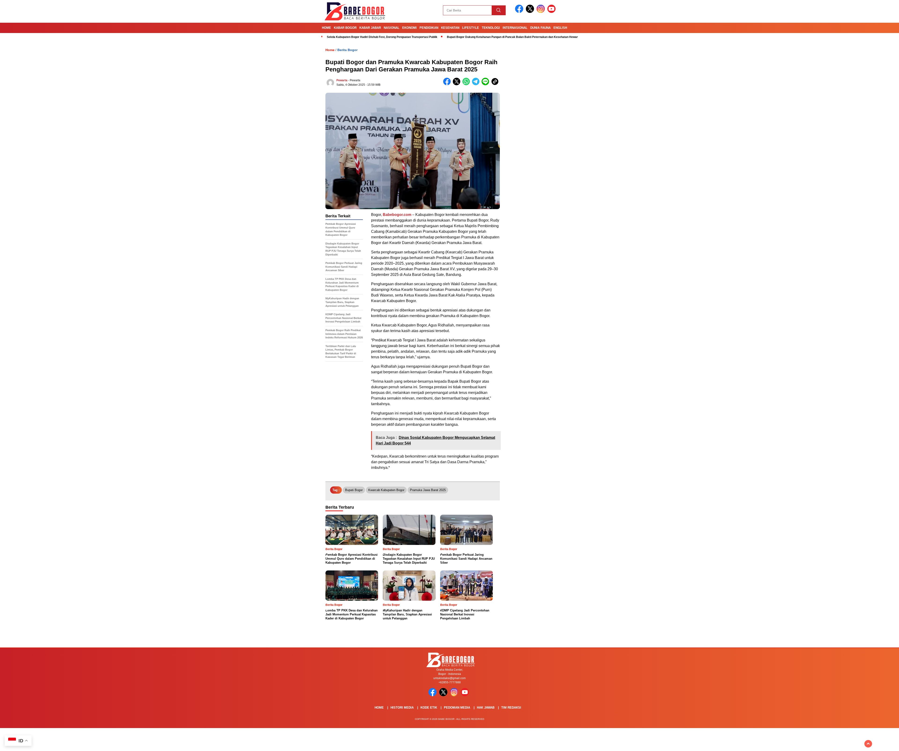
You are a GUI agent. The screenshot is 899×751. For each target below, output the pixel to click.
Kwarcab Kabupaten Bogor (386, 490)
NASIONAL (391, 28)
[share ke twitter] (457, 84)
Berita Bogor (347, 50)
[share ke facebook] (448, 84)
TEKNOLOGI (491, 28)
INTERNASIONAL (515, 28)
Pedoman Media (457, 707)
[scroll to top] (868, 743)
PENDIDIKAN (429, 28)
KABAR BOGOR (345, 28)
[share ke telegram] (477, 84)
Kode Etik (428, 707)
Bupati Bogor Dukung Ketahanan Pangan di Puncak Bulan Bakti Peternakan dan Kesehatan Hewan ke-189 (517, 37)
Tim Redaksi (511, 707)
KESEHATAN (450, 28)
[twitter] (531, 12)
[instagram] (541, 12)
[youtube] (552, 12)
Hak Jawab (485, 707)
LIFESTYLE (470, 28)
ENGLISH (560, 28)
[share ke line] (486, 84)
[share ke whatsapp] (467, 84)
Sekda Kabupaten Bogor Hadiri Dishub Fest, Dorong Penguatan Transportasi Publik (382, 37)
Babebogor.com (397, 215)
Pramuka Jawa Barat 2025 (428, 490)
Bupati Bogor (354, 490)
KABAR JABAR (370, 28)
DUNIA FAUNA (540, 28)
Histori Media (402, 707)
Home (326, 28)
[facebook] (520, 12)
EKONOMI (409, 28)
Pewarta (341, 80)
